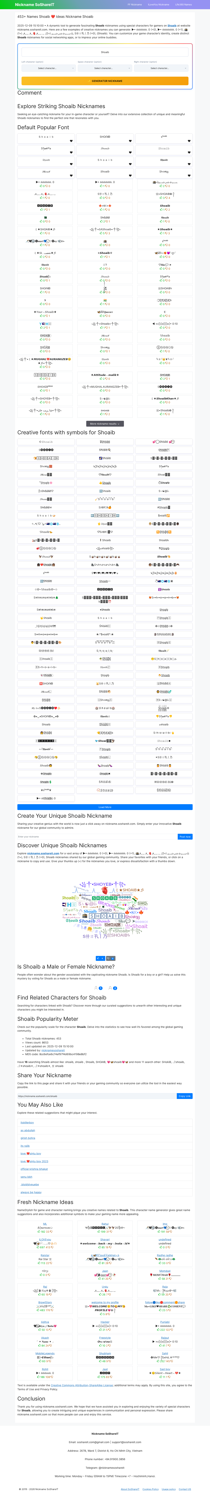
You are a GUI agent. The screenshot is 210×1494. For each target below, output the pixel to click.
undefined (165, 1239)
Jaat (105, 1369)
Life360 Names (183, 4)
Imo (165, 1223)
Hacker (105, 1322)
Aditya (45, 1322)
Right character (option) (145, 62)
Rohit (45, 1369)
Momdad (164, 1270)
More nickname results (103, 423)
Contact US (185, 1489)
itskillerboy (27, 1122)
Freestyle (105, 1337)
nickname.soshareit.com (43, 853)
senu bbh (26, 1176)
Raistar (45, 1255)
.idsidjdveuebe (30, 1184)
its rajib (25, 1145)
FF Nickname (135, 4)
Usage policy (169, 1489)
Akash (45, 1337)
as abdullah (28, 1130)
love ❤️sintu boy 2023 (34, 1161)
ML (45, 1223)
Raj (45, 1286)
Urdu (105, 1286)
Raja (165, 1286)
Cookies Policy (151, 1489)
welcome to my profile (105, 1302)
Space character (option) (90, 62)
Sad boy (165, 1369)
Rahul (105, 1223)
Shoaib (172, 25)
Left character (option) (32, 62)
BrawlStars (45, 1302)
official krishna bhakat (34, 1169)
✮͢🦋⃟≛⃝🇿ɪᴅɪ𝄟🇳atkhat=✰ (105, 1255)
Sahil (165, 1353)
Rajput (165, 1337)
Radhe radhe (165, 1255)
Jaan (105, 1270)
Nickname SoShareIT (34, 4)
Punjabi (165, 1322)
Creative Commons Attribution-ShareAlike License (82, 1385)
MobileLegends (45, 1353)
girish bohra (28, 1138)
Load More (105, 807)
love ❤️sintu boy (31, 1153)
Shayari (105, 1239)
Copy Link (185, 1096)
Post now (185, 836)
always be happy (31, 1192)
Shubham (105, 1353)
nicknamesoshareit (53, 1050)
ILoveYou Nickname (158, 4)
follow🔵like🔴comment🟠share (165, 1302)
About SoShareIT (130, 1489)
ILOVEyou (45, 1239)
